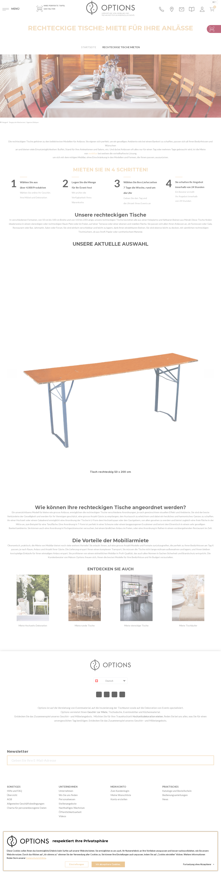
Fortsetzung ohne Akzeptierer (198, 864)
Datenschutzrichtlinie (36, 858)
